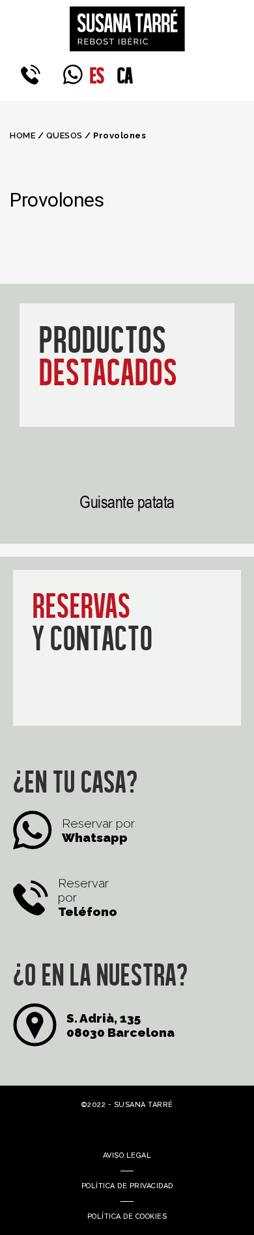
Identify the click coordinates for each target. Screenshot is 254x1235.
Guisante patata (127, 501)
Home (22, 135)
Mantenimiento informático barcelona (108, 1124)
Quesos (64, 135)
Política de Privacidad (127, 1186)
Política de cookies (127, 1216)
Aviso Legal (127, 1155)
